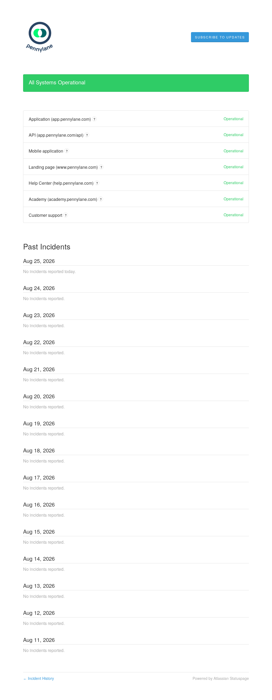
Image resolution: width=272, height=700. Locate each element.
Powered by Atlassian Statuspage (221, 678)
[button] (220, 37)
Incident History (38, 678)
